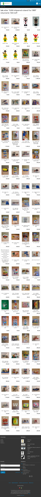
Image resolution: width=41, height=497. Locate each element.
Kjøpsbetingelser (15, 482)
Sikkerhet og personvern (23, 482)
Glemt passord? (17, 472)
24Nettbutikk (22, 495)
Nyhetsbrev (31, 482)
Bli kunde (2, 440)
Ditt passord (2, 467)
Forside (2, 6)
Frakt (10, 482)
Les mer (29, 493)
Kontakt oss (2, 442)
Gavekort (2, 441)
